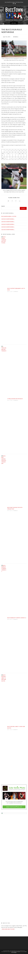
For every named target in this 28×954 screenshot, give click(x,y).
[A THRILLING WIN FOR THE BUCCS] (3, 399)
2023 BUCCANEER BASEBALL (7, 227)
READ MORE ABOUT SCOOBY (8, 929)
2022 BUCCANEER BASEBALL (7, 229)
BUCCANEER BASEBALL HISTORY (8, 216)
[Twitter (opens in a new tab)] (13, 3)
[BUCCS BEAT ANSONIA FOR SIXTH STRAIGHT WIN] (3, 509)
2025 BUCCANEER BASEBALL (7, 221)
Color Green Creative (16, 951)
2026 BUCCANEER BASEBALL (7, 219)
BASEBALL (15, 36)
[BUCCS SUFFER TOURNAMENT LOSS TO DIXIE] (3, 289)
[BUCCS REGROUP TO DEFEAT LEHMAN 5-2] (3, 618)
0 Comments (15, 291)
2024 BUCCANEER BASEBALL (7, 224)
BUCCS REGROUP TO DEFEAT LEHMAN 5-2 (16, 617)
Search (3, 206)
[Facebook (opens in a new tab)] (15, 3)
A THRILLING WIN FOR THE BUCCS (15, 398)
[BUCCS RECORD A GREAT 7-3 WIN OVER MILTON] (3, 728)
